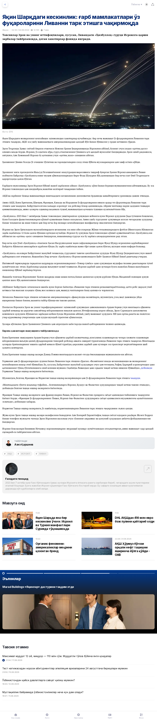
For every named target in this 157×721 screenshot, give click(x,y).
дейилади (146, 367)
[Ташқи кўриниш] (146, 4)
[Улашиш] (153, 4)
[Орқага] (5, 4)
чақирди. (135, 378)
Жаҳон (5, 30)
